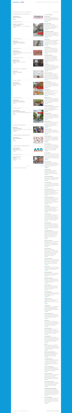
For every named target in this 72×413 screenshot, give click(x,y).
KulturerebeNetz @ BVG (48, 291)
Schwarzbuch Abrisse (47, 169)
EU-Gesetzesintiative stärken (48, 189)
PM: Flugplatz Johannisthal (48, 230)
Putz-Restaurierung (15, 50)
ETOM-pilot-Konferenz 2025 (48, 105)
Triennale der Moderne (16, 16)
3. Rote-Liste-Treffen (47, 213)
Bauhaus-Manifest (47, 16)
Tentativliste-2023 (47, 305)
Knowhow (53, 2)
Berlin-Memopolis (15, 41)
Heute (28, 165)
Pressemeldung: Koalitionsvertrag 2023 (50, 388)
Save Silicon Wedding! (47, 113)
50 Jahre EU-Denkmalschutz (48, 176)
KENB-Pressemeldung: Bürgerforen (49, 351)
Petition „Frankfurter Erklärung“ (49, 381)
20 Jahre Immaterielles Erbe (48, 313)
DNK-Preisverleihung (47, 121)
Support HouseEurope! (47, 222)
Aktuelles (44, 2)
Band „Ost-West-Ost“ (16, 82)
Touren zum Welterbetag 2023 (48, 366)
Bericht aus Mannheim (47, 248)
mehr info (14, 19)
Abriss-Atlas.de (46, 320)
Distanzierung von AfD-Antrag (48, 197)
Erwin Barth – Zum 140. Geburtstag (18, 24)
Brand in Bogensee (47, 89)
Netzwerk (39, 2)
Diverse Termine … (47, 266)
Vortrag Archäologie (16, 100)
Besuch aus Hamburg (47, 161)
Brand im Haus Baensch (48, 328)
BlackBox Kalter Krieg (47, 97)
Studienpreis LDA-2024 (47, 298)
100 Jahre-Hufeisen (47, 152)
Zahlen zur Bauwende (47, 143)
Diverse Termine (15, 71)
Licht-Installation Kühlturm (48, 358)
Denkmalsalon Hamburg (48, 272)
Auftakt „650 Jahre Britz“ (16, 148)
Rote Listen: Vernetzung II (48, 258)
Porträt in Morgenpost (47, 81)
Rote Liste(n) (48, 2)
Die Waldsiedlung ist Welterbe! (49, 31)
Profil (36, 2)
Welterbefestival (15, 127)
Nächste (42, 165)
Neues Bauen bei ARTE (47, 129)
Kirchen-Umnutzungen (47, 23)
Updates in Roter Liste (47, 284)
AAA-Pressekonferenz (47, 182)
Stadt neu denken (47, 39)
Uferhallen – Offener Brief (48, 373)
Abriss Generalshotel (47, 336)
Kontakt (57, 2)
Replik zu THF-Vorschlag (48, 72)
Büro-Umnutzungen (47, 47)
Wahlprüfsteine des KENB (48, 55)
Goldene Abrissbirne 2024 (48, 240)
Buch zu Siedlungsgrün (16, 110)
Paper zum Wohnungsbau (48, 397)
